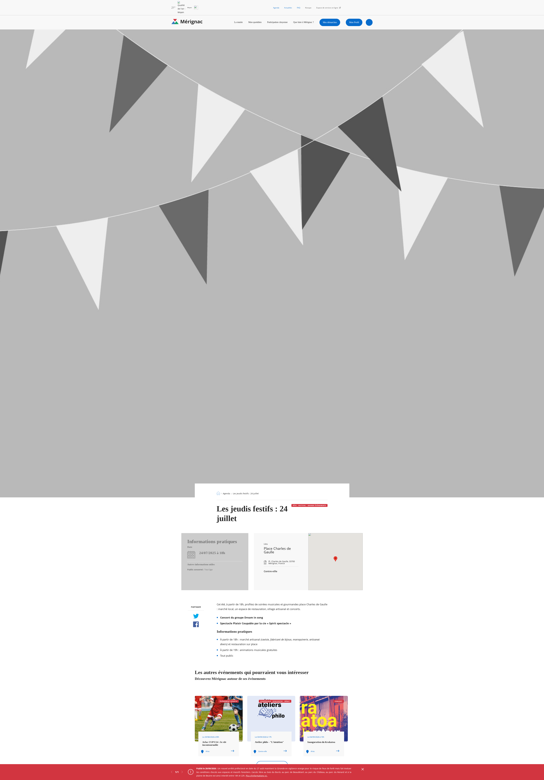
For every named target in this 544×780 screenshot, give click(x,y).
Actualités (288, 8)
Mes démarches (330, 22)
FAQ (298, 8)
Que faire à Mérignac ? (303, 22)
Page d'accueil (218, 493)
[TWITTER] (196, 616)
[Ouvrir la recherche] (369, 22)
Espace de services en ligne (327, 8)
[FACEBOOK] (196, 624)
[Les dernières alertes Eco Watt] (196, 8)
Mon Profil (354, 22)
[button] (335, 559)
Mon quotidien (255, 22)
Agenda (276, 8)
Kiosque (308, 8)
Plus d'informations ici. (256, 775)
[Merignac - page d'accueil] (187, 22)
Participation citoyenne (277, 22)
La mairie (238, 22)
